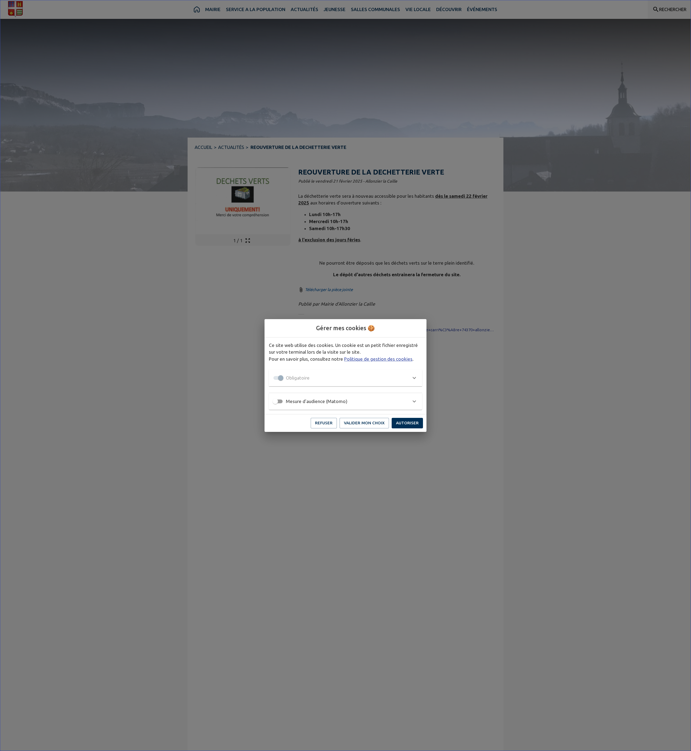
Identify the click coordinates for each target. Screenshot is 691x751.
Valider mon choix (364, 423)
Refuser (324, 423)
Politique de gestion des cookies (378, 358)
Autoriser (407, 423)
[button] (345, 378)
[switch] (275, 401)
